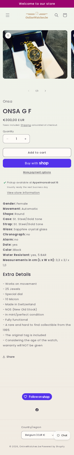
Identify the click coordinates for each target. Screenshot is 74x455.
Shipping (26, 125)
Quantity (8, 131)
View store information (23, 193)
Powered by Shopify (53, 446)
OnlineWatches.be (30, 446)
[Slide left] (28, 91)
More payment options (37, 172)
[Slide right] (45, 91)
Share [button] (11, 357)
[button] (7, 15)
